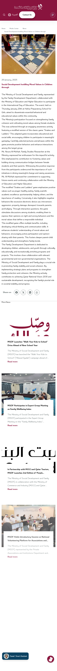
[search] (4, 14)
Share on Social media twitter (23, 292)
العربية (15, 14)
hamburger (51, 15)
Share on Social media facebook (16, 292)
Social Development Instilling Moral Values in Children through (25, 31)
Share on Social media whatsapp (37, 292)
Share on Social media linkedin (30, 292)
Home (3, 28)
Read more (12, 361)
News (24, 28)
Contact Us (27, 14)
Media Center (14, 28)
